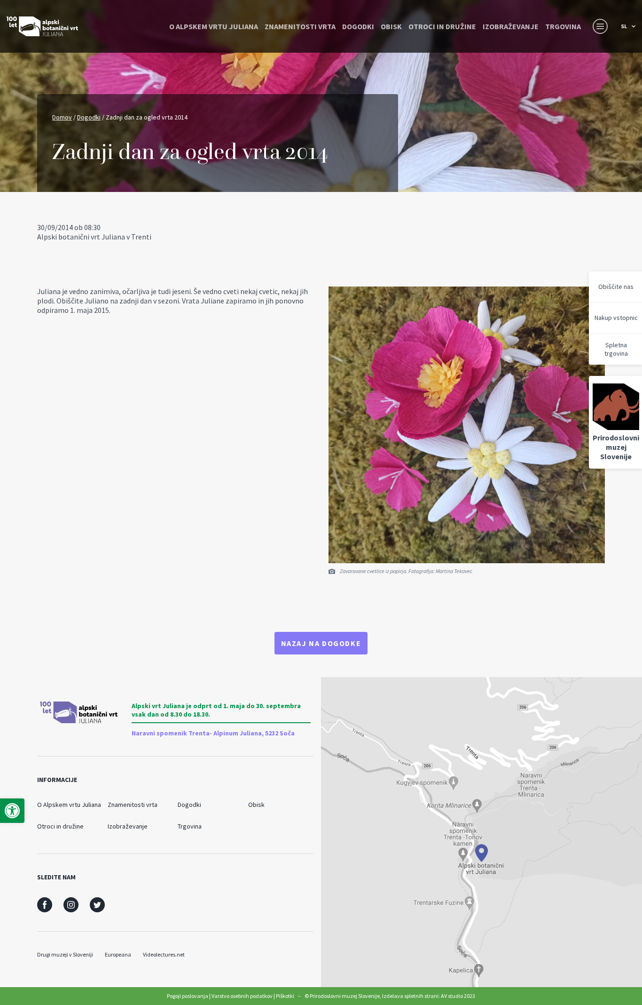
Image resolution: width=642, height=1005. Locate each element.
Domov (62, 117)
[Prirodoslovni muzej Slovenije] (42, 26)
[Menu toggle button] (600, 26)
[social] (44, 904)
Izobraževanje (511, 26)
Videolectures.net (164, 954)
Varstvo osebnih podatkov (242, 995)
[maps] (481, 832)
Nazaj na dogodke (321, 643)
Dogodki (358, 26)
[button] (12, 810)
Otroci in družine (442, 26)
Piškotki (285, 995)
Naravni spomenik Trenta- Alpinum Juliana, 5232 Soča (213, 733)
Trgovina (563, 26)
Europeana (118, 954)
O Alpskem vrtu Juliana (213, 26)
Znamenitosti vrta (300, 26)
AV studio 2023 (458, 995)
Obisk (391, 26)
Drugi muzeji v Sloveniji (65, 954)
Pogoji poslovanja (187, 995)
